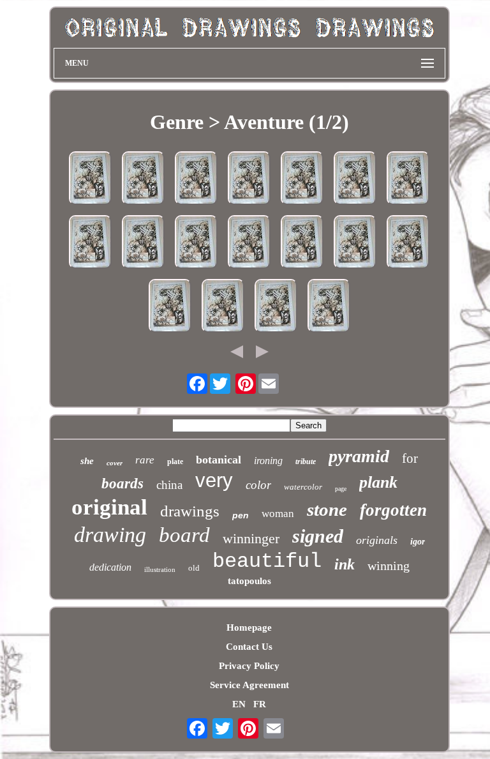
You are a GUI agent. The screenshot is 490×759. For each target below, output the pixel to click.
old (194, 568)
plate (175, 461)
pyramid (359, 456)
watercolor (303, 487)
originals (376, 540)
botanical (218, 459)
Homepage (249, 627)
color (258, 485)
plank (378, 482)
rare (144, 460)
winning (389, 566)
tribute (305, 461)
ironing (268, 460)
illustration (159, 569)
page (340, 488)
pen (240, 515)
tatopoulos (249, 581)
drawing (110, 534)
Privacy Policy (249, 666)
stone (327, 509)
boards (122, 484)
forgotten (393, 510)
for (410, 458)
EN (239, 704)
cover (114, 463)
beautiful (267, 561)
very (214, 480)
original (109, 507)
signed (317, 535)
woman (278, 513)
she (87, 461)
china (169, 485)
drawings (189, 511)
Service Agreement (249, 685)
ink (344, 564)
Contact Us (249, 647)
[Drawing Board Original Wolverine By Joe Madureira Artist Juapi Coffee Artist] (90, 179)
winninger (251, 538)
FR (259, 704)
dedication (110, 567)
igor (417, 541)
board (184, 534)
